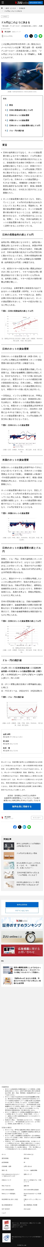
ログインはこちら (22, 910)
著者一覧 (4, 1170)
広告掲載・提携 (6, 1166)
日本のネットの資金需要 (19, 115)
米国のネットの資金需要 (19, 120)
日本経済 (4, 16)
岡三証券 (8, 32)
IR (24, 1162)
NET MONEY (6, 1209)
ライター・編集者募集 (30, 1170)
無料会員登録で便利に (36, 2)
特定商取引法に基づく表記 (10, 1199)
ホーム (4, 1154)
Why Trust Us (6, 1185)
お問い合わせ (28, 1166)
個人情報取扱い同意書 (30, 1205)
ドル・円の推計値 (16, 131)
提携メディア (28, 1174)
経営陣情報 (5, 1162)
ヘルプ (4, 1213)
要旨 (11, 105)
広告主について (6, 1180)
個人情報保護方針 (7, 1205)
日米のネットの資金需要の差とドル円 (24, 125)
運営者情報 (5, 1158)
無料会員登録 (22, 905)
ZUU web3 (27, 1209)
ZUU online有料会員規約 (31, 1189)
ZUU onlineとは (28, 1154)
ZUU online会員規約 (8, 1189)
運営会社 (26, 1158)
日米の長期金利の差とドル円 (21, 110)
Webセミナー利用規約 (8, 1193)
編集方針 (26, 1185)
